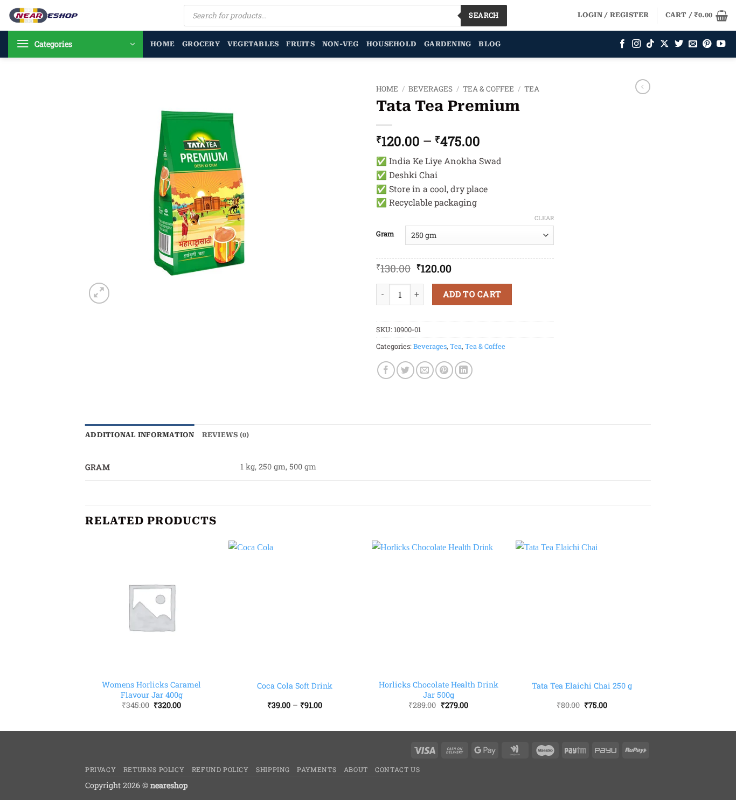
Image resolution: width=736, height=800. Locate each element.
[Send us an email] (693, 44)
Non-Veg (340, 44)
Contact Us (397, 769)
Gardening (447, 44)
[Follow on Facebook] (622, 44)
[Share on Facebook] (386, 370)
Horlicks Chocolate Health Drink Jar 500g (438, 690)
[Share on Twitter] (405, 370)
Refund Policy (220, 769)
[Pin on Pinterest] (444, 370)
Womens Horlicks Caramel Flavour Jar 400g (151, 690)
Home (162, 44)
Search (483, 15)
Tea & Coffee (488, 89)
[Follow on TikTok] (650, 44)
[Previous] (86, 634)
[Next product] (642, 86)
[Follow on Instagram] (636, 44)
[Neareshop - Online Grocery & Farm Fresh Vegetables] (43, 15)
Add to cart (472, 294)
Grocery (201, 44)
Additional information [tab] (140, 435)
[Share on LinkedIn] (464, 370)
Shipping (273, 769)
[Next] (648, 634)
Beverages (430, 89)
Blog (489, 44)
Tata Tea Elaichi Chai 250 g (582, 686)
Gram (385, 234)
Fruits (300, 44)
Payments (316, 769)
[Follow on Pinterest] (707, 44)
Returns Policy (154, 769)
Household (391, 44)
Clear (544, 218)
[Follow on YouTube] (721, 44)
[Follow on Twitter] (679, 44)
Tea (531, 89)
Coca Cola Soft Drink (294, 686)
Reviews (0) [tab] (225, 435)
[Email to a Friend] (425, 370)
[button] (613, 15)
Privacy (100, 769)
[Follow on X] (664, 44)
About (356, 769)
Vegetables (253, 44)
